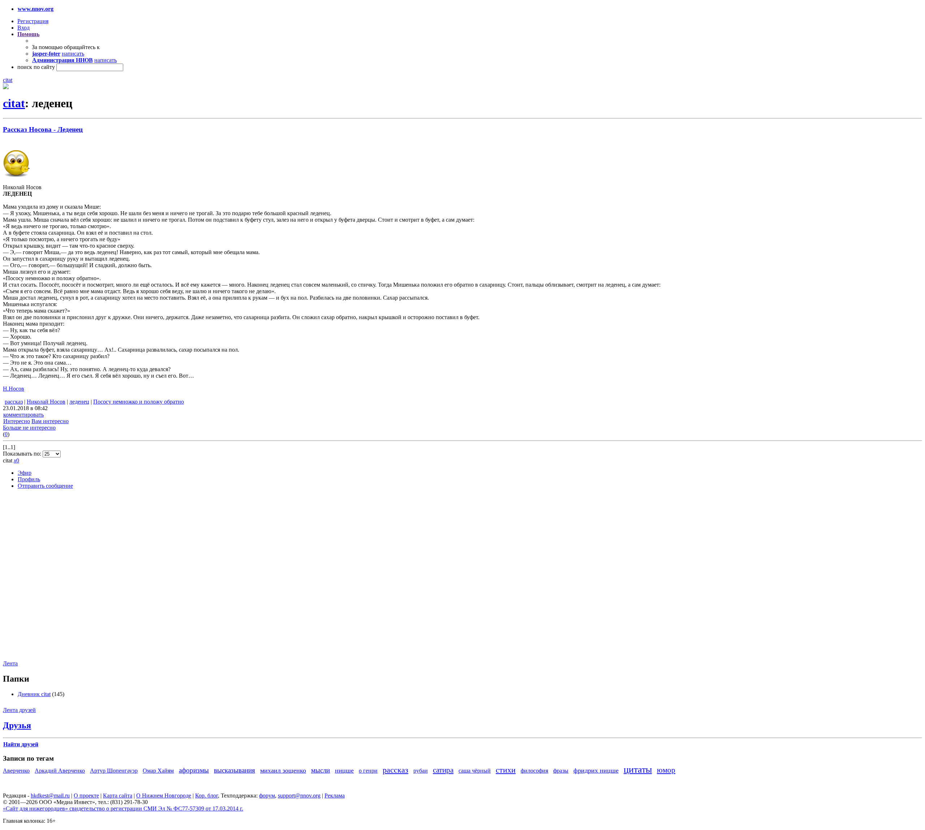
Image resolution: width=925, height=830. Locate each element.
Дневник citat (34, 694)
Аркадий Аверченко (60, 771)
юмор (666, 770)
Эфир (24, 473)
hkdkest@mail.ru (50, 795)
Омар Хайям (158, 771)
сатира (443, 770)
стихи (506, 769)
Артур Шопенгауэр (114, 771)
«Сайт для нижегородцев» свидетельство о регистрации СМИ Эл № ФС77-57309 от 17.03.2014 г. (123, 808)
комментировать (23, 415)
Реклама (334, 795)
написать (73, 54)
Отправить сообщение (45, 486)
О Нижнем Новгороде (163, 795)
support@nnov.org (299, 795)
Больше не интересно (29, 428)
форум (267, 795)
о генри (368, 771)
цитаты (638, 769)
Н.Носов (13, 389)
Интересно (16, 421)
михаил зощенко (283, 770)
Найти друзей (20, 744)
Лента (10, 663)
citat (7, 80)
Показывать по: (23, 454)
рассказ (14, 402)
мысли (320, 770)
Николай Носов (46, 402)
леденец (79, 402)
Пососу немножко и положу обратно (138, 402)
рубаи (420, 771)
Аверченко (16, 771)
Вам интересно (50, 421)
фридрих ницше (596, 770)
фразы (560, 771)
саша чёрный (475, 771)
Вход (23, 28)
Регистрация (32, 21)
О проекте (86, 795)
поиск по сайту (36, 67)
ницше (344, 770)
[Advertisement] (46, 580)
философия (534, 771)
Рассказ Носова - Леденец (43, 129)
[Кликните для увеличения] (6, 87)
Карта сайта (117, 795)
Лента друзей (19, 710)
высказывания (234, 770)
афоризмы (194, 770)
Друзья (17, 725)
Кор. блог (206, 795)
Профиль (29, 479)
